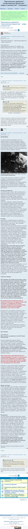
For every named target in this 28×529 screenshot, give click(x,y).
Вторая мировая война (7, 27)
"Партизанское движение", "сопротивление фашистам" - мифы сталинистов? (13, 24)
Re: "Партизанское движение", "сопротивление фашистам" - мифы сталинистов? (13, 81)
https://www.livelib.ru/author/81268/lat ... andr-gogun (12, 73)
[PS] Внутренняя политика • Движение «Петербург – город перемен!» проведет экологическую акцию (14, 491)
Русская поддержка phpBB (14, 519)
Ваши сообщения (13, 522)
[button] (15, 30)
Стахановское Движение (10, 484)
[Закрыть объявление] (26, 11)
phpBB (11, 517)
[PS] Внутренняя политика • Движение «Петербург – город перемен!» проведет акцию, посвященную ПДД (14, 495)
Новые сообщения (18, 521)
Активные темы (8, 521)
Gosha (6, 86)
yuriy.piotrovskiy (8, 460)
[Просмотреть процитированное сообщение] (8, 86)
